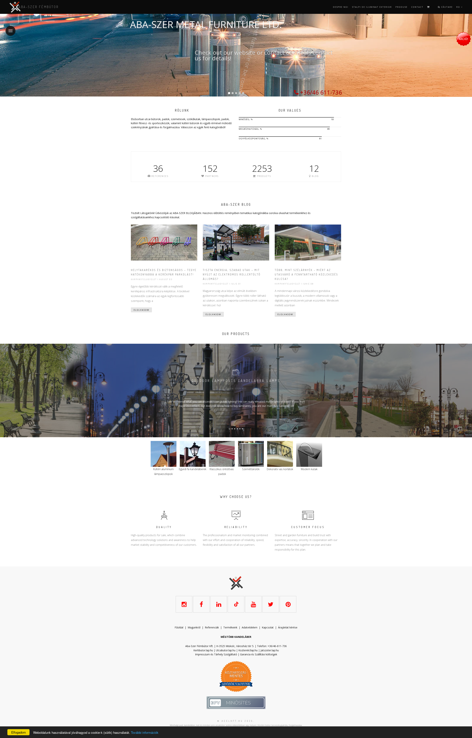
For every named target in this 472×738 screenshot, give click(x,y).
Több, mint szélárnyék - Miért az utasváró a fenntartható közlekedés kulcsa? (306, 274)
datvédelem (250, 627)
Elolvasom (141, 309)
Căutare (446, 7)
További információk (144, 732)
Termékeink (230, 627)
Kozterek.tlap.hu (248, 650)
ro (458, 7)
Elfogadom (18, 732)
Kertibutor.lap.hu (203, 650)
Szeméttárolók (192, 469)
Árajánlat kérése (287, 627)
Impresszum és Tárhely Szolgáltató (216, 654)
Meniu (10, 31)
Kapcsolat (268, 627)
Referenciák (212, 627)
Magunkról (194, 627)
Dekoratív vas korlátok (222, 469)
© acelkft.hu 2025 (235, 721)
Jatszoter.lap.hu (270, 650)
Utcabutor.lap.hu (225, 650)
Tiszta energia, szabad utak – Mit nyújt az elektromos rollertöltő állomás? (232, 274)
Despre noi (340, 7)
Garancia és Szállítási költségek (258, 654)
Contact (417, 7)
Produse (401, 7)
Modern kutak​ (251, 469)
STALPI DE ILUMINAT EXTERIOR (372, 7)
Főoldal (179, 627)
